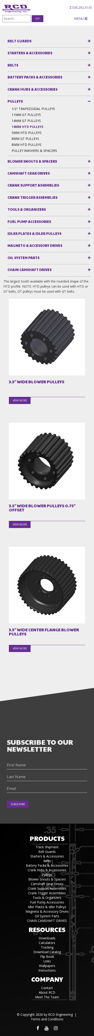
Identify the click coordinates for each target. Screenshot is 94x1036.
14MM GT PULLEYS (26, 120)
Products (47, 838)
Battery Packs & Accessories (35, 77)
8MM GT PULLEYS (25, 138)
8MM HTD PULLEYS (27, 144)
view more (20, 400)
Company (47, 979)
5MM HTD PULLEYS (27, 132)
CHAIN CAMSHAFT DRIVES (30, 269)
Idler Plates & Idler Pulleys (34, 233)
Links (47, 961)
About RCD (47, 992)
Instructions (47, 970)
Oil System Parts (23, 257)
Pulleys (15, 101)
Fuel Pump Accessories (29, 221)
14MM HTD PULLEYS (27, 126)
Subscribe (18, 804)
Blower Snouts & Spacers (32, 161)
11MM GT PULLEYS (26, 115)
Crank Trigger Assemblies (32, 197)
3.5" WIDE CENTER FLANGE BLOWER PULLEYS (44, 632)
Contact (47, 988)
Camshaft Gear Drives (29, 173)
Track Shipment (47, 847)
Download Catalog (47, 952)
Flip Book (47, 956)
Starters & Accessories (30, 52)
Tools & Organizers (27, 209)
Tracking (47, 947)
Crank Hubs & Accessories (32, 89)
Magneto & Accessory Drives (35, 245)
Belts (13, 65)
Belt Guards (19, 40)
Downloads (47, 938)
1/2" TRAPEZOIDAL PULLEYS (33, 109)
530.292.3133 (81, 7)
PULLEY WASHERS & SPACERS (34, 150)
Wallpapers (47, 966)
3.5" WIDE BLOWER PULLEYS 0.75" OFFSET (42, 508)
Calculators (47, 943)
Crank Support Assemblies (33, 185)
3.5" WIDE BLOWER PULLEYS (36, 382)
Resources (47, 929)
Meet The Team (47, 997)
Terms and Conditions (47, 1019)
